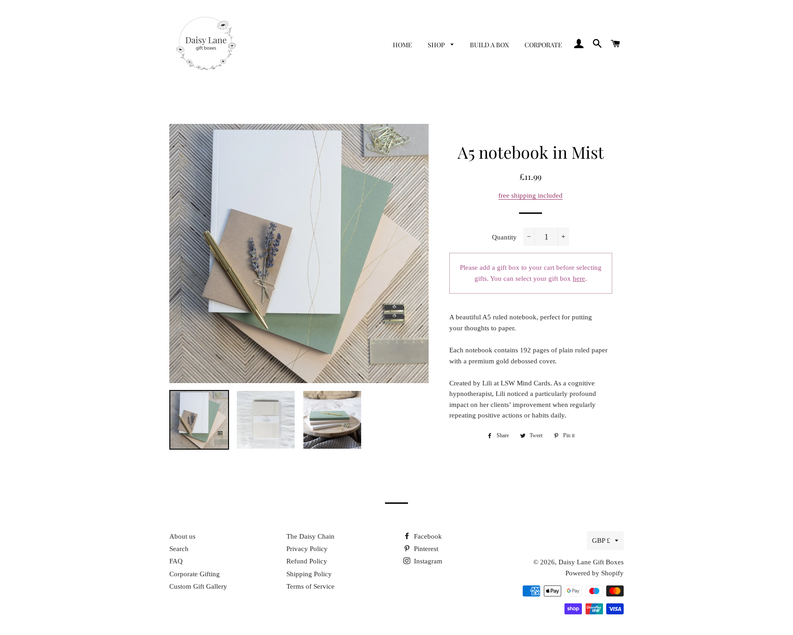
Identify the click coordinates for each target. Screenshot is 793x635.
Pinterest (425, 548)
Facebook (427, 536)
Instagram (427, 561)
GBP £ (601, 540)
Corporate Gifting (194, 574)
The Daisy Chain (310, 536)
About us (182, 536)
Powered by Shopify (594, 573)
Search (179, 548)
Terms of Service (310, 586)
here (579, 278)
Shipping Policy (309, 574)
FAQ (176, 561)
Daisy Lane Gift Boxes (591, 562)
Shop (437, 44)
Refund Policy (306, 561)
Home (402, 44)
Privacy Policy (307, 548)
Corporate (543, 44)
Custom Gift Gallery (198, 586)
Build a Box (489, 44)
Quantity (504, 237)
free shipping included (530, 195)
